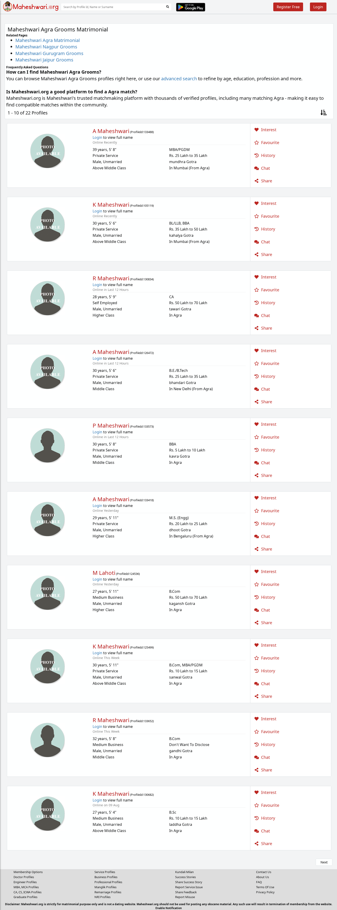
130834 (148, 279)
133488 (148, 132)
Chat (265, 168)
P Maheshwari (111, 425)
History (267, 155)
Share (266, 181)
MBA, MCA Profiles (26, 887)
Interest (268, 129)
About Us (262, 877)
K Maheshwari (111, 204)
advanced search (179, 78)
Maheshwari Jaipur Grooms (44, 60)
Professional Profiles (108, 882)
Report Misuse (185, 897)
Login (318, 6)
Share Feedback (186, 892)
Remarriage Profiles (107, 892)
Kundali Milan (184, 872)
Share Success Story (188, 882)
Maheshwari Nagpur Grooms (46, 47)
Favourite (269, 142)
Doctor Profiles (24, 877)
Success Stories (185, 877)
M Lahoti (104, 572)
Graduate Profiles (25, 897)
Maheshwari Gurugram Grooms (49, 53)
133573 (148, 426)
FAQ (259, 882)
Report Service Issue (189, 887)
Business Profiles (105, 877)
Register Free (288, 6)
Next (324, 862)
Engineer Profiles (25, 882)
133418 (148, 500)
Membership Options (28, 872)
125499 (148, 647)
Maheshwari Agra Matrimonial (47, 40)
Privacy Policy (265, 892)
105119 (148, 205)
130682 (148, 795)
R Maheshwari (111, 278)
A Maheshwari (111, 131)
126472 (148, 353)
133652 (148, 721)
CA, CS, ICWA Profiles (27, 892)
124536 (134, 574)
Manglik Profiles (105, 887)
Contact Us (263, 872)
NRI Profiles (102, 897)
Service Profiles (104, 872)
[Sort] (324, 113)
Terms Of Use (265, 887)
